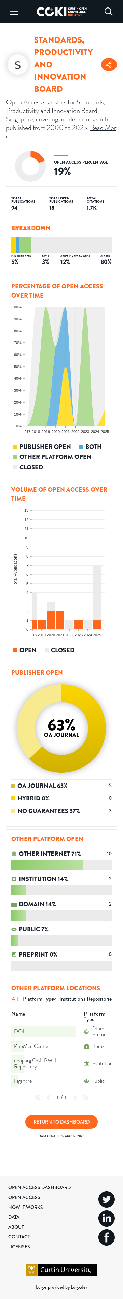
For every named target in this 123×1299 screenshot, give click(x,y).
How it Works (25, 1207)
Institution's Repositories (86, 999)
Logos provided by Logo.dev (61, 1287)
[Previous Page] (48, 1097)
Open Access (24, 1197)
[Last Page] (85, 1097)
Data (13, 1217)
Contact (19, 1236)
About (16, 1227)
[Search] (108, 11)
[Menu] (14, 11)
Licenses (19, 1246)
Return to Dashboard (61, 1121)
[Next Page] (74, 1097)
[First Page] (37, 1097)
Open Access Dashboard (39, 1187)
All (15, 999)
